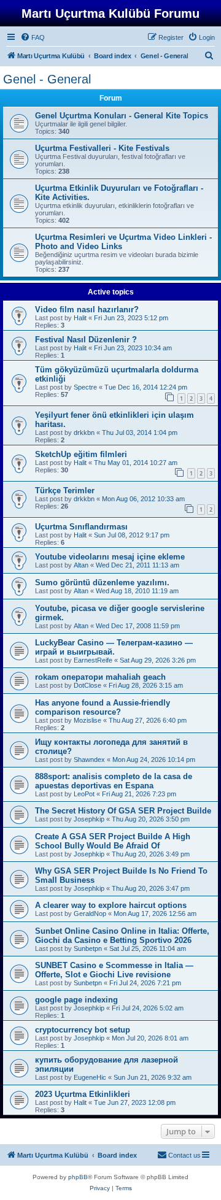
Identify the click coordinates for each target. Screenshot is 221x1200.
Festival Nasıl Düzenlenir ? (86, 339)
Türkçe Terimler (65, 490)
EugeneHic (90, 1077)
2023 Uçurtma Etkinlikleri (82, 1094)
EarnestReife (93, 660)
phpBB (78, 1177)
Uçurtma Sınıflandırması (81, 526)
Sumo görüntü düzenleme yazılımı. (102, 582)
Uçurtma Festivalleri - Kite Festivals (102, 148)
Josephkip (89, 819)
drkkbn (84, 432)
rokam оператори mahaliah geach (100, 677)
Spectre (85, 387)
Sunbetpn (88, 948)
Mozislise (87, 720)
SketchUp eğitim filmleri (81, 454)
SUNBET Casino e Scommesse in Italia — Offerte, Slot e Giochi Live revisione (114, 970)
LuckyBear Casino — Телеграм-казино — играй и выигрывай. (114, 647)
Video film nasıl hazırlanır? (87, 309)
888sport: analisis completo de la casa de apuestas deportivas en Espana (113, 781)
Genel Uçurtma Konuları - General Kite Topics (121, 115)
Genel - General (47, 79)
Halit (80, 317)
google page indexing (76, 999)
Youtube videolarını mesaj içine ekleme (110, 556)
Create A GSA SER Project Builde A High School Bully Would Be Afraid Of (112, 841)
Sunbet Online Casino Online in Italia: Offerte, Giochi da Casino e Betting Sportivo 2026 (122, 935)
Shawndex (89, 759)
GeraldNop (90, 913)
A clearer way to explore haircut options (111, 905)
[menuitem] (32, 37)
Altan (81, 565)
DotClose (87, 685)
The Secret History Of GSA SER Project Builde (123, 810)
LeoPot (84, 794)
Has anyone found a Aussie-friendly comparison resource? (102, 707)
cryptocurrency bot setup (82, 1029)
